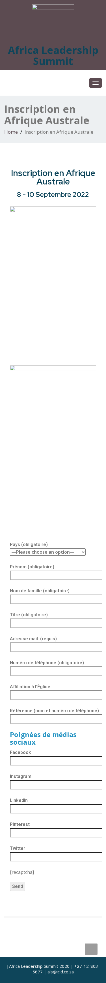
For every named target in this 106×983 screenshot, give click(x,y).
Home (11, 132)
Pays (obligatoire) (29, 544)
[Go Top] (91, 949)
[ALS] (53, 20)
